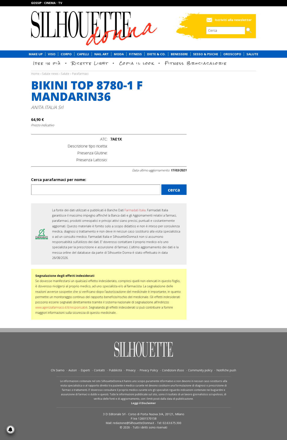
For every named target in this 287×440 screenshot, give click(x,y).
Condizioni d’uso (173, 370)
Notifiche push (226, 370)
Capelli (83, 54)
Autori (72, 370)
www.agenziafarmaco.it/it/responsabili (61, 307)
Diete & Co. (156, 54)
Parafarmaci (80, 74)
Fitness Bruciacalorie (196, 63)
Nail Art (101, 54)
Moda (119, 54)
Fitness (135, 54)
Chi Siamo (58, 370)
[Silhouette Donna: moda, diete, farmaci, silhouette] (112, 28)
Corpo (66, 54)
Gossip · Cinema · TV (46, 3)
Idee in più (47, 63)
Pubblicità (115, 370)
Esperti (85, 370)
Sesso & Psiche (205, 54)
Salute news (143, 70)
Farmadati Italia (135, 210)
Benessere (179, 54)
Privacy (131, 370)
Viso (51, 54)
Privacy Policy (149, 370)
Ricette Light (90, 63)
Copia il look (136, 63)
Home (35, 74)
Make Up (36, 54)
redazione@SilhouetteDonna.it (133, 423)
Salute (252, 54)
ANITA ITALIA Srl (47, 107)
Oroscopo (232, 54)
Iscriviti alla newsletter (233, 20)
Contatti (99, 370)
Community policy (200, 370)
